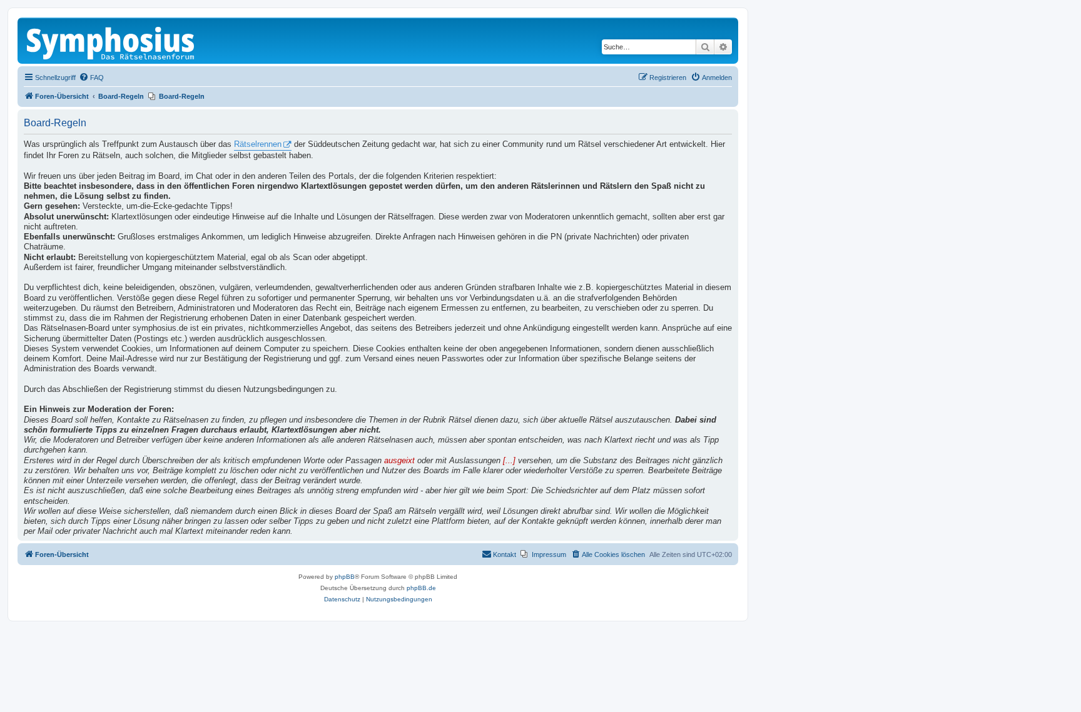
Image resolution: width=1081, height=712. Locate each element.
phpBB (345, 576)
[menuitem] (91, 77)
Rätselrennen (258, 144)
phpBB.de (421, 587)
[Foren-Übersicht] (111, 41)
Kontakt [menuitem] (504, 554)
